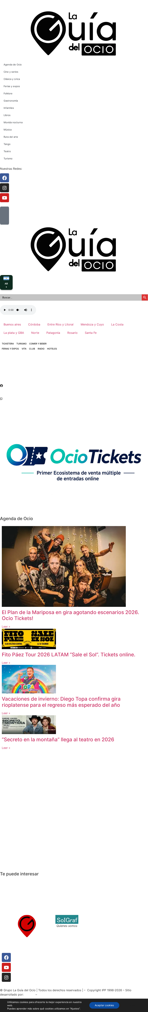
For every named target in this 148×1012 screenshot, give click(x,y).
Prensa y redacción (131, 917)
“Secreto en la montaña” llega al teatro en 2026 (58, 739)
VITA (24, 348)
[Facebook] (6, 957)
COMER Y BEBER (38, 343)
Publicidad (125, 926)
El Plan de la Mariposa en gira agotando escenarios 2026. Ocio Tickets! (70, 615)
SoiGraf (29, 994)
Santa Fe (91, 333)
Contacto (88, 917)
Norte (35, 333)
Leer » (6, 626)
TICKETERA (8, 343)
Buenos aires (12, 324)
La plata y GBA (14, 333)
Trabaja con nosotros (96, 926)
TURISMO (21, 343)
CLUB (32, 348)
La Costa (117, 324)
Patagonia (53, 333)
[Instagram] (6, 977)
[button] (74, 385)
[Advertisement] (65, 370)
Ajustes (130, 1005)
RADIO (41, 348)
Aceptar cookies (104, 1005)
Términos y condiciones (98, 921)
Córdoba (34, 324)
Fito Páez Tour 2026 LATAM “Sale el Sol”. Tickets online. (68, 654)
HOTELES (52, 348)
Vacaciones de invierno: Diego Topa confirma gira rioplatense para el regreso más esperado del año (61, 702)
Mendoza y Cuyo (92, 324)
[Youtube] (6, 967)
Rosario (72, 333)
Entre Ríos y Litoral (60, 324)
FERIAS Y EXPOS (10, 348)
